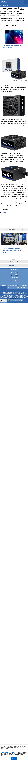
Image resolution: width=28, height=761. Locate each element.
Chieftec (4, 212)
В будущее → (14, 265)
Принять (14, 758)
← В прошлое (14, 261)
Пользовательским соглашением (9, 752)
